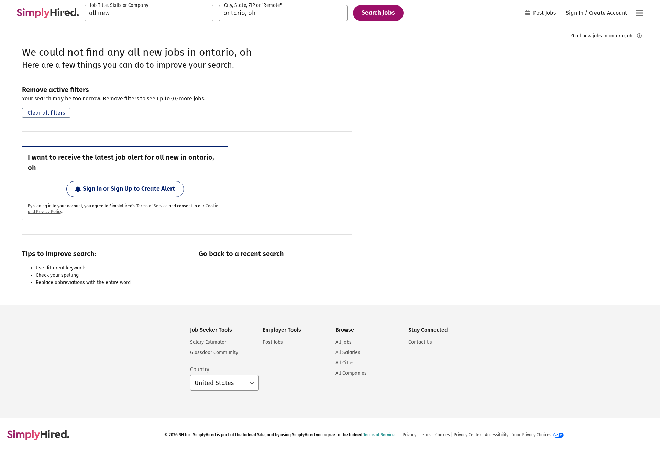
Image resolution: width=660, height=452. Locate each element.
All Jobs (344, 342)
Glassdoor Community (214, 352)
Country (199, 369)
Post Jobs (544, 13)
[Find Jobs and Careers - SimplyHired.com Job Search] (47, 13)
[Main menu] (639, 13)
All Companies (351, 373)
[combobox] (149, 13)
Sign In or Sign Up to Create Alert (129, 188)
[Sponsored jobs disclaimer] (639, 36)
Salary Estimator (208, 342)
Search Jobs (378, 12)
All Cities (345, 363)
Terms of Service (152, 205)
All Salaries (348, 352)
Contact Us (420, 342)
